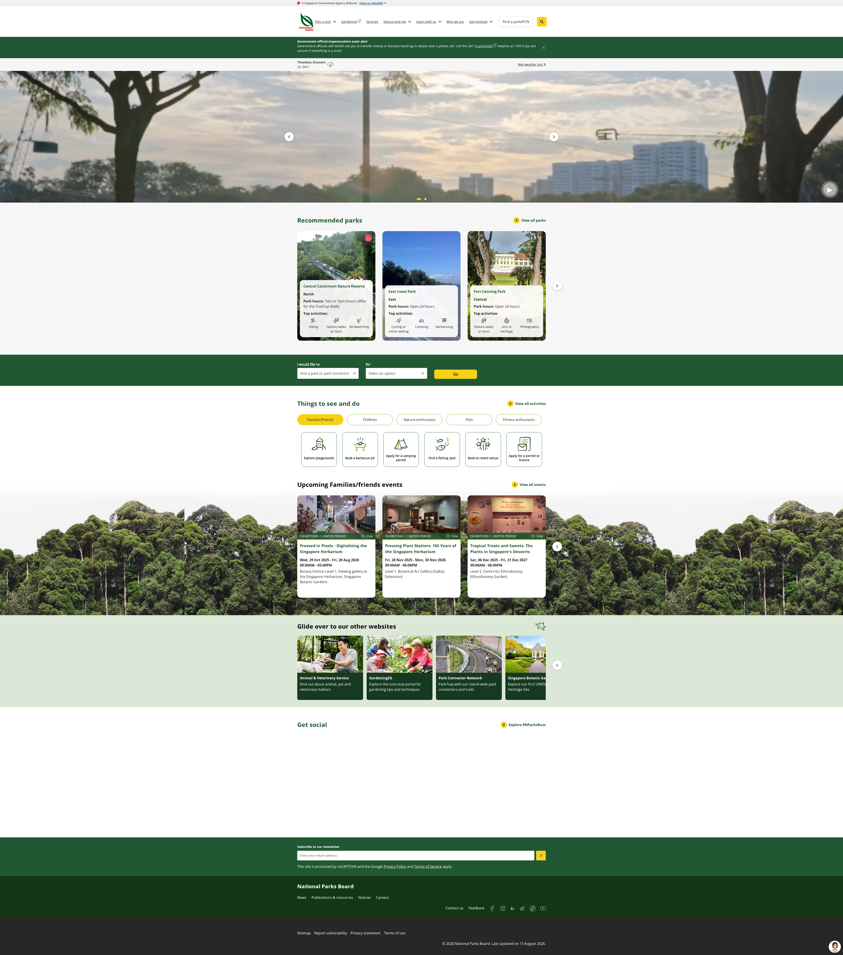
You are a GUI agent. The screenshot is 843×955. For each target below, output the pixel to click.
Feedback (476, 908)
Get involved (478, 22)
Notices (364, 897)
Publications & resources (332, 897)
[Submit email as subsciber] (541, 855)
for (368, 364)
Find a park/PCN (516, 21)
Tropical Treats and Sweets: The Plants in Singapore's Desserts (501, 548)
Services (372, 22)
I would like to (308, 364)
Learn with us (426, 22)
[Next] (557, 286)
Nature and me (395, 22)
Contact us (454, 908)
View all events (533, 484)
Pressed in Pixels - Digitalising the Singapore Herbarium (333, 548)
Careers (382, 897)
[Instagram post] (317, 755)
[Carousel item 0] (417, 199)
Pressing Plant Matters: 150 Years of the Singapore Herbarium (420, 548)
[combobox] (328, 373)
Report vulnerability (330, 933)
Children (370, 419)
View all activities (530, 403)
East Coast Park (402, 291)
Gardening (349, 22)
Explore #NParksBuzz (527, 724)
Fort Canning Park (490, 291)
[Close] (543, 47)
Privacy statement (365, 933)
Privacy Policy (395, 866)
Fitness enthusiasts (519, 419)
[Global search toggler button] (542, 22)
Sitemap (304, 933)
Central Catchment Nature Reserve (334, 286)
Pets (469, 419)
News (301, 897)
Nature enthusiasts (420, 419)
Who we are (455, 22)
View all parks (533, 220)
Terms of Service (428, 866)
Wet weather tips (530, 64)
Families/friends (320, 419)
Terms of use (394, 933)
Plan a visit (323, 22)
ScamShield (483, 46)
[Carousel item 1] (424, 199)
